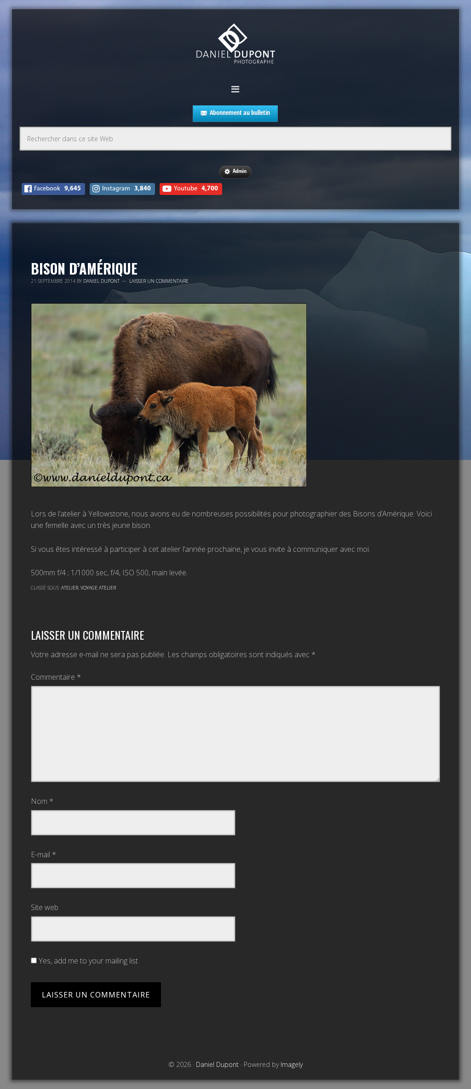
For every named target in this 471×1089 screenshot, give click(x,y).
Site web (44, 907)
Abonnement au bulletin (240, 112)
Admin (240, 171)
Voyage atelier (98, 588)
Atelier (69, 588)
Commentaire (56, 677)
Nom (42, 801)
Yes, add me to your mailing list (87, 961)
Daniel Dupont (235, 45)
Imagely (292, 1064)
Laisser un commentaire (159, 281)
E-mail (43, 854)
